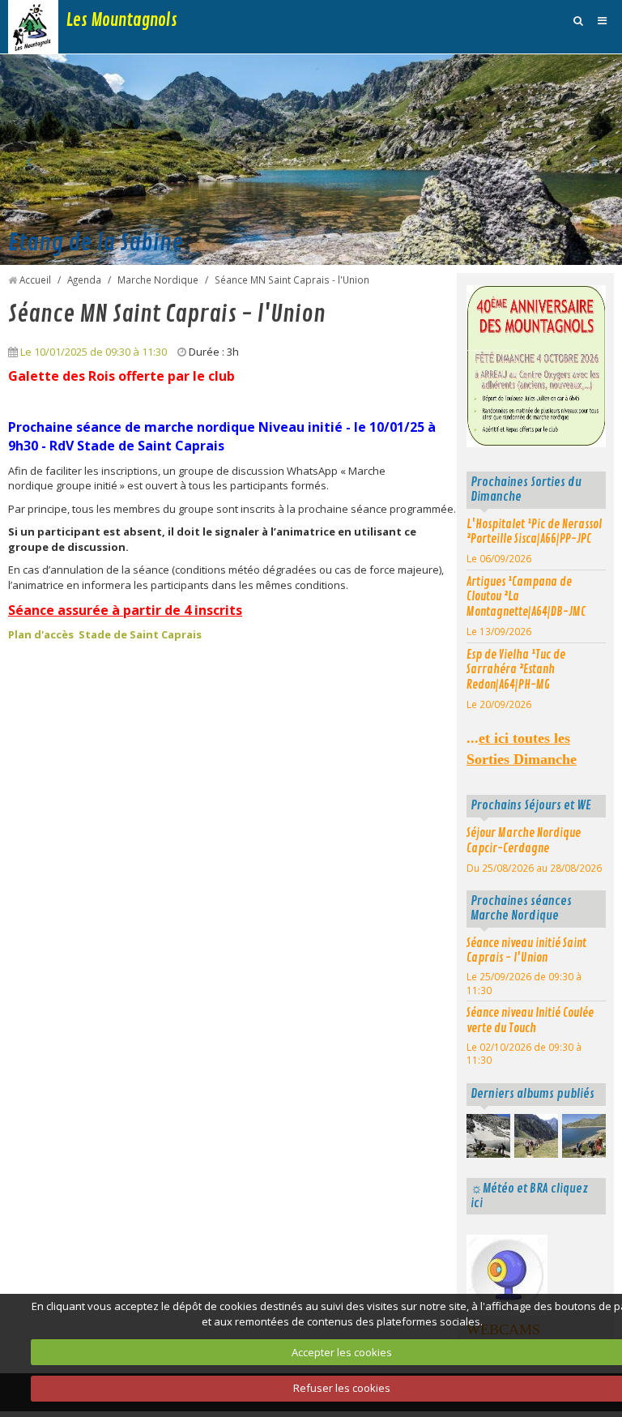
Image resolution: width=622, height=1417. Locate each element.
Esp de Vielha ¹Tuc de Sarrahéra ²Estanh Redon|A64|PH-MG (515, 669)
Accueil (35, 279)
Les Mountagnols (121, 20)
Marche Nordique (157, 279)
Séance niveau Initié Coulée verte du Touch (530, 1020)
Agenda (84, 279)
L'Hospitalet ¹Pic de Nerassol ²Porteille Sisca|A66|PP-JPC (534, 532)
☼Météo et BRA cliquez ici (529, 1195)
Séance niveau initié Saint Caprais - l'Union (526, 951)
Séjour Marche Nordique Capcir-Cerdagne (523, 841)
